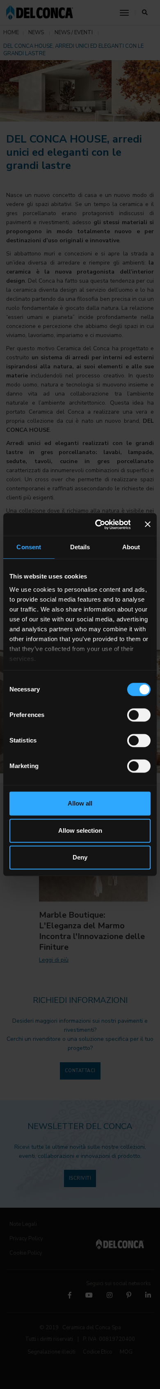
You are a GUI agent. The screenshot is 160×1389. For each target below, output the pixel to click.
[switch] (139, 714)
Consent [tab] (28, 546)
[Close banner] (148, 524)
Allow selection (80, 830)
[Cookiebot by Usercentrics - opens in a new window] (97, 524)
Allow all (80, 803)
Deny (80, 857)
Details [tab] (80, 546)
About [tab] (131, 546)
